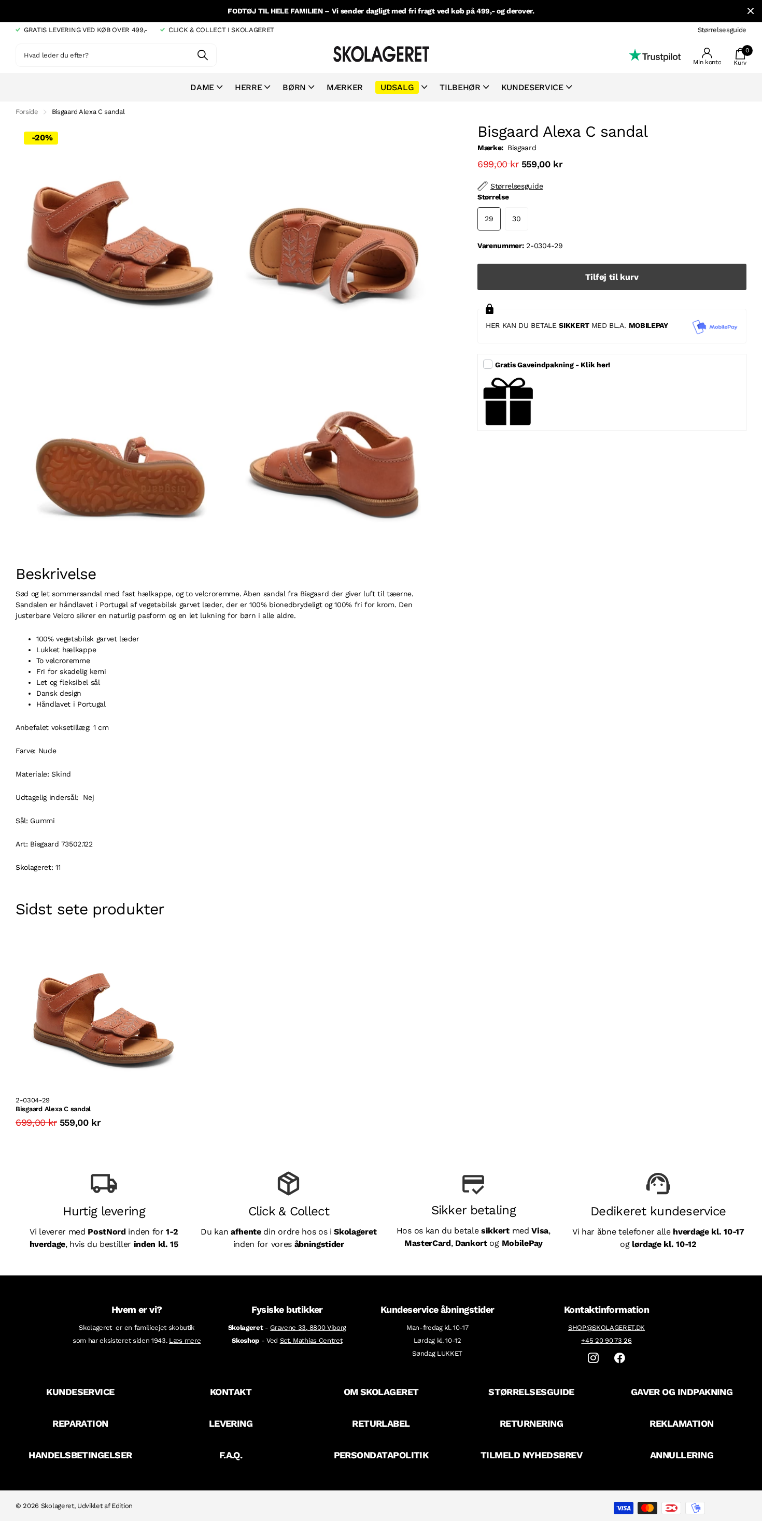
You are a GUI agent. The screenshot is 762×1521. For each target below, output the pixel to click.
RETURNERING (531, 1423)
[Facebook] (619, 1358)
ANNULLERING (681, 1455)
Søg (202, 55)
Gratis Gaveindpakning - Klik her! (552, 365)
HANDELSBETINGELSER (80, 1455)
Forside (27, 112)
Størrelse (493, 197)
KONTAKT (230, 1391)
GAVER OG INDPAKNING (682, 1391)
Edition (122, 1506)
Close (750, 11)
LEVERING (231, 1423)
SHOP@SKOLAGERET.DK (606, 1327)
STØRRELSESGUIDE (531, 1391)
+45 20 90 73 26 (606, 1340)
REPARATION (80, 1423)
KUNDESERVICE (80, 1391)
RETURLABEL (381, 1423)
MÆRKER (345, 87)
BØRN (294, 87)
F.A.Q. (231, 1455)
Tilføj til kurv (612, 277)
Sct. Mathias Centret (311, 1340)
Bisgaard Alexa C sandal (53, 1109)
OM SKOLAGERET (381, 1391)
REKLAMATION (681, 1423)
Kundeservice (532, 87)
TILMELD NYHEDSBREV (531, 1455)
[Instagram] (593, 1358)
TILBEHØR (460, 87)
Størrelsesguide (722, 30)
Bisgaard (521, 148)
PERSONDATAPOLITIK (381, 1455)
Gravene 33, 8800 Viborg (308, 1327)
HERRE (248, 87)
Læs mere (185, 1340)
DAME (202, 87)
